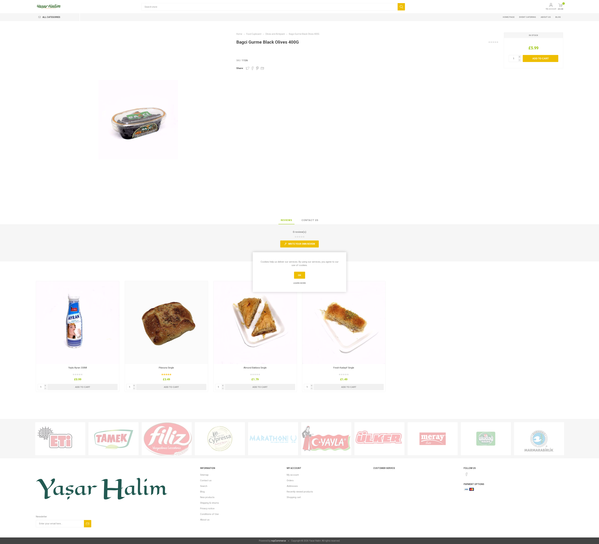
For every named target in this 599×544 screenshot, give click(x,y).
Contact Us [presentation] (310, 220)
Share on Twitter (247, 68)
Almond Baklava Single (255, 367)
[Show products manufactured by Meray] (433, 438)
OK (299, 275)
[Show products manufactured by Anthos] (273, 438)
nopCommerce (278, 540)
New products (207, 497)
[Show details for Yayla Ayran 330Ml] (77, 322)
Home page (508, 17)
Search (203, 486)
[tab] (286, 220)
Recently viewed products (300, 491)
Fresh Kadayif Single (343, 367)
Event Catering (527, 17)
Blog (558, 17)
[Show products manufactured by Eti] (60, 438)
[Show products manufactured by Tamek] (113, 438)
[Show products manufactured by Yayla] (326, 438)
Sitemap (204, 474)
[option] (60, 438)
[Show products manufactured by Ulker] (379, 438)
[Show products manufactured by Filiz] (167, 438)
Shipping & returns (209, 502)
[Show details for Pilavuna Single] (166, 322)
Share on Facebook (252, 68)
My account (551, 9)
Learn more (299, 283)
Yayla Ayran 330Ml (77, 367)
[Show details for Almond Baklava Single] (255, 322)
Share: (239, 68)
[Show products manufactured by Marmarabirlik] (539, 438)
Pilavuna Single (166, 367)
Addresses (292, 486)
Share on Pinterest (257, 68)
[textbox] (269, 6)
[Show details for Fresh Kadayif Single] (343, 322)
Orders (290, 480)
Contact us (206, 480)
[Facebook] (466, 474)
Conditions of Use (209, 514)
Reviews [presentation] (286, 220)
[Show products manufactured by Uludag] (486, 438)
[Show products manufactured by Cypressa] (220, 438)
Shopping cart (294, 497)
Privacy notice (207, 508)
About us (546, 17)
